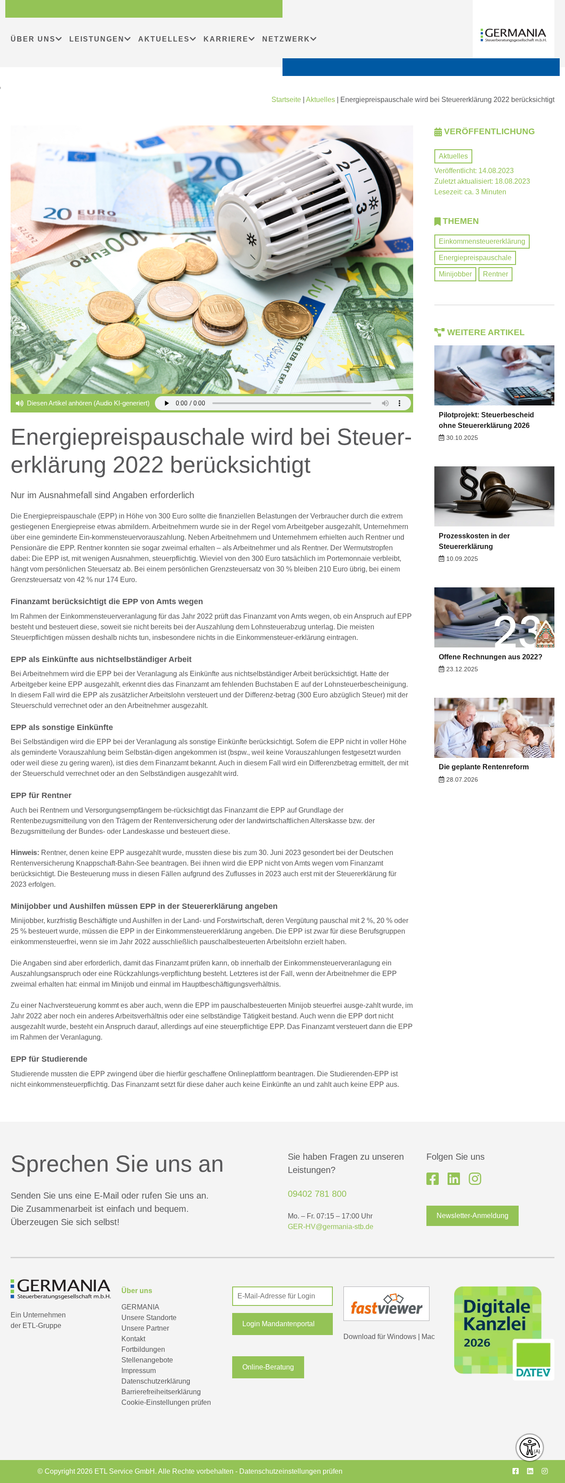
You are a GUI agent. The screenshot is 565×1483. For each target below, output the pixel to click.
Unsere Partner (145, 1328)
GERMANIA (140, 1307)
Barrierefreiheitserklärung (161, 1392)
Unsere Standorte (149, 1317)
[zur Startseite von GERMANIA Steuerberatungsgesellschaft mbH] (513, 35)
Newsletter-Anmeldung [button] (472, 1215)
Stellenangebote (147, 1360)
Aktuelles (320, 99)
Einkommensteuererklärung (482, 241)
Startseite (286, 99)
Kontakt (133, 1339)
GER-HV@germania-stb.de (330, 1226)
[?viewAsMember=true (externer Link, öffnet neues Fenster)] (454, 1179)
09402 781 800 (317, 1194)
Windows (401, 1336)
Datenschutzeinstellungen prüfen (291, 1471)
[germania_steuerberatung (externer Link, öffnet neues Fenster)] (475, 1179)
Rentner (495, 274)
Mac (428, 1336)
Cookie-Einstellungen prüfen (166, 1402)
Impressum (138, 1370)
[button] (282, 1324)
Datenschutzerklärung (155, 1381)
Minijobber (455, 274)
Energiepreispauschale (475, 257)
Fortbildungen (143, 1349)
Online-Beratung (268, 1367)
